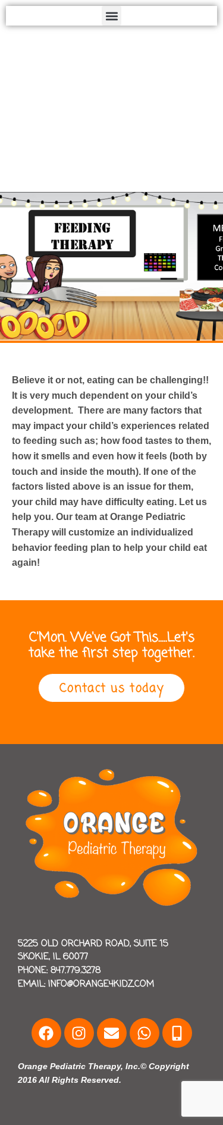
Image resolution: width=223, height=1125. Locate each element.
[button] (111, 16)
